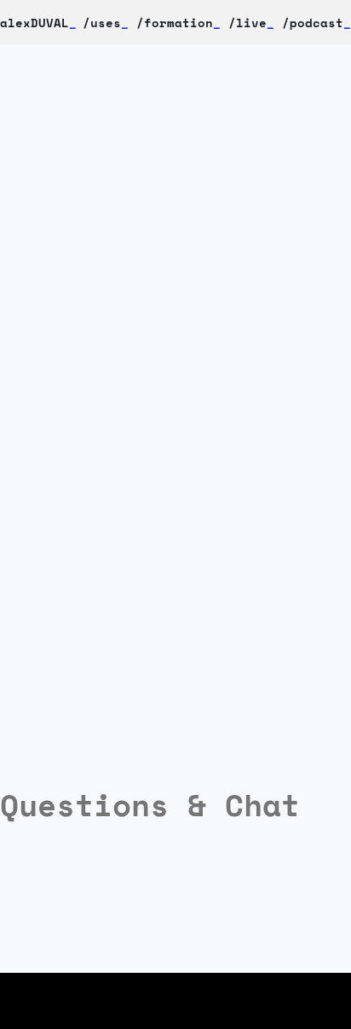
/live (247, 22)
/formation (175, 22)
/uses (106, 22)
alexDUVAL (38, 22)
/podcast (312, 22)
